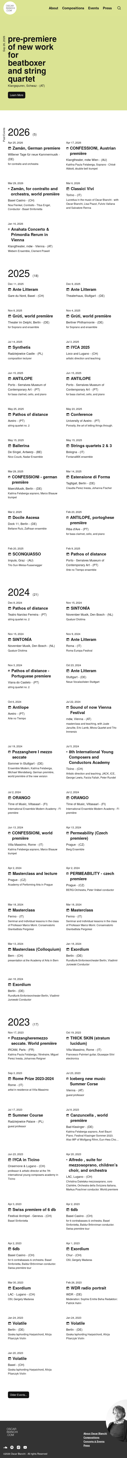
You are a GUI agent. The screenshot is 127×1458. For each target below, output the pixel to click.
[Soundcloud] (5, 1447)
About (53, 7)
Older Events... (18, 1395)
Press (107, 7)
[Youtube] (25, 1447)
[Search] (119, 8)
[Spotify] (12, 1447)
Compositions (73, 7)
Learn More (16, 95)
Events (93, 7)
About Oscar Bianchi (95, 1433)
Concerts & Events (94, 1441)
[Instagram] (19, 1447)
